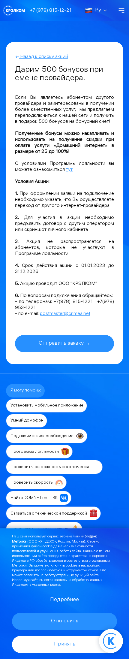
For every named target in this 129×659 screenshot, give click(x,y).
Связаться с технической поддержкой (49, 513)
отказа (93, 571)
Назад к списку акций (43, 56)
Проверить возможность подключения (50, 467)
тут (69, 169)
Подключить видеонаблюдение (42, 436)
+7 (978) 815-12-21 (50, 10)
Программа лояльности (35, 451)
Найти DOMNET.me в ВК (34, 498)
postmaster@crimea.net (65, 313)
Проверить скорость (32, 482)
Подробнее (64, 600)
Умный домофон (27, 421)
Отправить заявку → (64, 343)
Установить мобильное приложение (46, 406)
